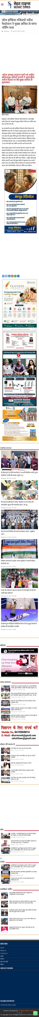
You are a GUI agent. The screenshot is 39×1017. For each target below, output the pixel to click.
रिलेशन (2, 959)
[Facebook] (17, 1013)
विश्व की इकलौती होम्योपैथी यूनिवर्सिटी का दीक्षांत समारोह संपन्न (24, 873)
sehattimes (7, 31)
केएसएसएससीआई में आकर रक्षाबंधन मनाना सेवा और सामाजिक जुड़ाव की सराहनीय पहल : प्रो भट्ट (17, 503)
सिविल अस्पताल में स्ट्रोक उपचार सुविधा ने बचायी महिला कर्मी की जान (24, 709)
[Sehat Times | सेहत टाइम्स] (19, 4)
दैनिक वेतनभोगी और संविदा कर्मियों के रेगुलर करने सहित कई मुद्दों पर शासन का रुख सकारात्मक (22, 902)
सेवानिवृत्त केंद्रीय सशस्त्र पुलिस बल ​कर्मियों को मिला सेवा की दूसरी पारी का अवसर (22, 911)
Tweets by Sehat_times (8, 1005)
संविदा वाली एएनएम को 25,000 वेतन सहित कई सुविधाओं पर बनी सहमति (22, 919)
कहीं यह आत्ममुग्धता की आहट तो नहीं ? (21, 763)
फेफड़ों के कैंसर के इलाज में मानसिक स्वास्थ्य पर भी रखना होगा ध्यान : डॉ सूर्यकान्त (23, 842)
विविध (2, 964)
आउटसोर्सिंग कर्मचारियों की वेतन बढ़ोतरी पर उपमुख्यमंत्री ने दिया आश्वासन (20, 894)
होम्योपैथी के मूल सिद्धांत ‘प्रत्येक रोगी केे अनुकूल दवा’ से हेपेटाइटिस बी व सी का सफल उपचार (23, 849)
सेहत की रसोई (4, 962)
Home (2, 948)
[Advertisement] (19, 53)
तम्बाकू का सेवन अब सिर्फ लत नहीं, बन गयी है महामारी (23, 756)
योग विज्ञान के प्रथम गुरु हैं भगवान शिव (21, 748)
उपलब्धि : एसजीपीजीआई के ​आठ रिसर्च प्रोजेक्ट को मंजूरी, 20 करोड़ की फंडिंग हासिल (23, 834)
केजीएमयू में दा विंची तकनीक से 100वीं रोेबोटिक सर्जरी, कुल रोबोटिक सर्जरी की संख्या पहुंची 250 (19, 474)
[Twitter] (19, 1013)
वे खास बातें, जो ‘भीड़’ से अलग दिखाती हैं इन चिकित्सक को (22, 879)
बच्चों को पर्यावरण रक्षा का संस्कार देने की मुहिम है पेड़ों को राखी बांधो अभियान (24, 716)
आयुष (1, 956)
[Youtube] (21, 1013)
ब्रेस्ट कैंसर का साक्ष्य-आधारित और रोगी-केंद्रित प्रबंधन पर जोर (23, 778)
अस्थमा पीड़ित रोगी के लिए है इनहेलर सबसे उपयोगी (22, 771)
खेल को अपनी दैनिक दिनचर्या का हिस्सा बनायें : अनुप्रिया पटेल (23, 702)
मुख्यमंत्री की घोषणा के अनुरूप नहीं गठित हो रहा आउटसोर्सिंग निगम (21, 928)
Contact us (3, 953)
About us (3, 950)
